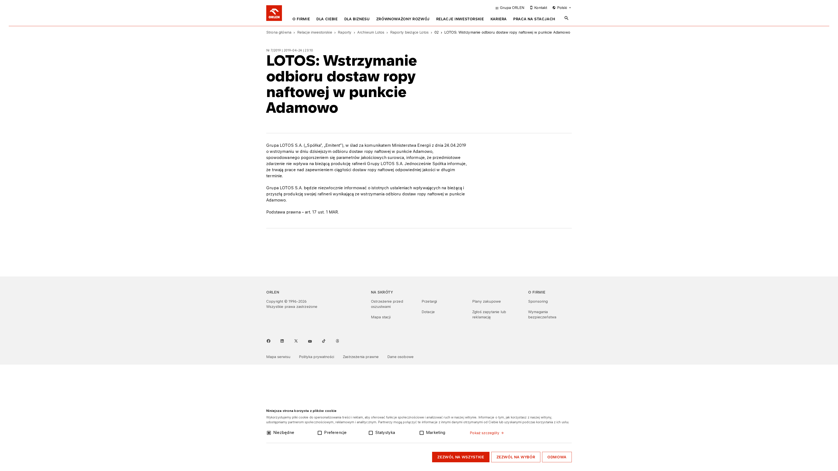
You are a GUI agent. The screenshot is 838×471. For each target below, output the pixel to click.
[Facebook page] (268, 341)
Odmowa (557, 457)
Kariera (499, 19)
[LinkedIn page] (282, 341)
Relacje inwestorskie (460, 19)
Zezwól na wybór (515, 457)
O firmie (301, 19)
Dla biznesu (357, 19)
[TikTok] (323, 341)
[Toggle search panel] (566, 18)
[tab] (301, 20)
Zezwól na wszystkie (460, 457)
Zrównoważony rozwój (403, 19)
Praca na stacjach (534, 19)
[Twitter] (296, 341)
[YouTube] (310, 341)
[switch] (320, 432)
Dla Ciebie (327, 19)
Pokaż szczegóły (484, 433)
